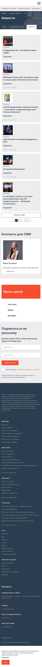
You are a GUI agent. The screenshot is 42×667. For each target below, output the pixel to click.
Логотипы (12, 304)
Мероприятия (6, 569)
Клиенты (4, 545)
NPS (3, 537)
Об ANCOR (5, 534)
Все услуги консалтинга (9, 472)
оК (5, 662)
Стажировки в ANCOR (9, 554)
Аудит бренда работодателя (11, 459)
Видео (10, 310)
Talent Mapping (6, 490)
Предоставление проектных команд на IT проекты (18, 520)
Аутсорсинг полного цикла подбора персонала (17, 506)
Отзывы (4, 542)
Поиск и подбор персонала (10, 484)
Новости (4, 566)
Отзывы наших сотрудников (10, 439)
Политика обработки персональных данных (15, 642)
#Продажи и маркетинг (24, 8)
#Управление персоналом (9, 8)
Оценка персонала (8, 451)
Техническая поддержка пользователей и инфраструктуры (20, 515)
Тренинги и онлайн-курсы (10, 468)
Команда (4, 539)
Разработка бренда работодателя (12, 462)
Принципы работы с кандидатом (12, 433)
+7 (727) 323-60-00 (8, 609)
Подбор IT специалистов (9, 493)
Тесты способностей (8, 454)
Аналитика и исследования (10, 571)
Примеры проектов (8, 548)
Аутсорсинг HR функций (9, 509)
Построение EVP (7, 457)
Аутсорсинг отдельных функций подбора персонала (18, 512)
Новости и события (14, 13)
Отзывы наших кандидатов (10, 436)
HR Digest (5, 574)
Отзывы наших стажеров (9, 442)
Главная (4, 13)
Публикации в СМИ (8, 563)
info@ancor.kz (6, 618)
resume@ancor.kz (7, 626)
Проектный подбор (8, 481)
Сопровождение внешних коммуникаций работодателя (19, 465)
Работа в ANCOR (7, 427)
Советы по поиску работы (10, 430)
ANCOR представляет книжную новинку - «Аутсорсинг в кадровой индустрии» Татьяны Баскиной (20, 109)
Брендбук (12, 316)
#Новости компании (9, 87)
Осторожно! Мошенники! (14, 169)
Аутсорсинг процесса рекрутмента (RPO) (15, 518)
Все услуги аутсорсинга (9, 525)
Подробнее (5, 657)
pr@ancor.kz (10, 271)
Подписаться (10, 363)
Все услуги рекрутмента (9, 497)
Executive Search (7, 487)
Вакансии (5, 425)
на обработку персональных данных (28, 369)
